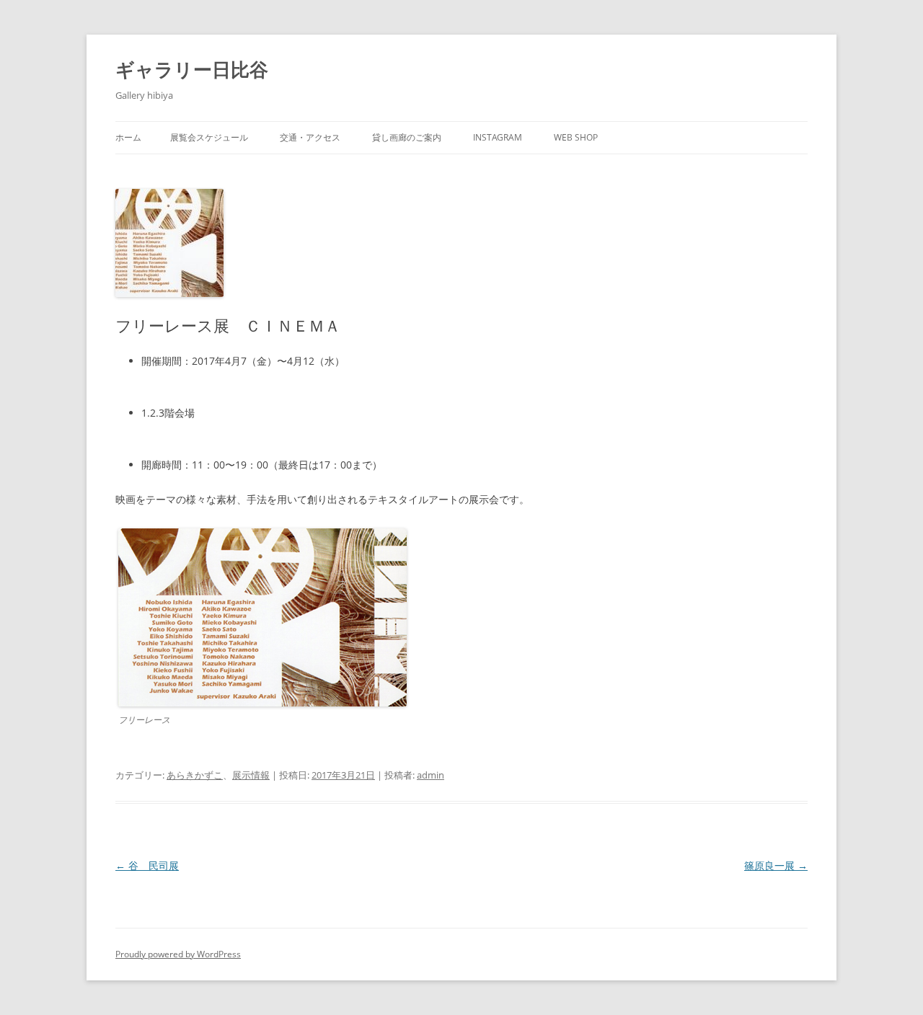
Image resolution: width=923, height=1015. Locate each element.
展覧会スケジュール (209, 137)
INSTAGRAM (497, 137)
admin (430, 774)
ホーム (128, 137)
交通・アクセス (310, 137)
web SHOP (576, 137)
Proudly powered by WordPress (178, 954)
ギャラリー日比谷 (191, 69)
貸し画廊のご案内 (406, 137)
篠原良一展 (776, 865)
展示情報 (251, 774)
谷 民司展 (147, 865)
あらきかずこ (195, 774)
